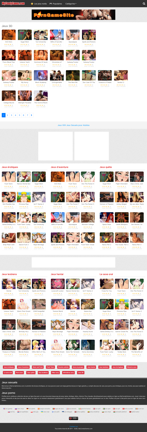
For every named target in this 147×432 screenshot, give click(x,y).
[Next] (31, 115)
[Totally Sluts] (122, 345)
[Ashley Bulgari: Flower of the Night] (122, 197)
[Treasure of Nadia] (105, 75)
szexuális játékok (121, 412)
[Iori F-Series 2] (39, 197)
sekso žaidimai (94, 412)
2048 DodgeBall (38, 311)
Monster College (88, 224)
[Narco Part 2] (107, 237)
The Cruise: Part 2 (121, 245)
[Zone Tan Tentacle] (73, 345)
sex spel (108, 408)
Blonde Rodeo (24, 352)
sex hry (12, 412)
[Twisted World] (58, 304)
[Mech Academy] (41, 75)
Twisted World (58, 311)
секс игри (107, 412)
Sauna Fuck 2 (24, 245)
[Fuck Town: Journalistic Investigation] (9, 177)
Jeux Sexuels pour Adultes (77, 125)
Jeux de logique (118, 367)
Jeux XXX (62, 125)
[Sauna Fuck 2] (24, 237)
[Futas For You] (107, 284)
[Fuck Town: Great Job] (88, 237)
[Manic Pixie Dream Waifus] (24, 304)
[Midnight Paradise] (25, 95)
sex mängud (68, 412)
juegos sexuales (45, 408)
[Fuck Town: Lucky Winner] (24, 217)
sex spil (117, 408)
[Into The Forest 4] (88, 177)
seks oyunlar (128, 408)
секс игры (20, 408)
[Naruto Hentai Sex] (24, 177)
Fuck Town (50, 367)
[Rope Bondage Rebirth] (39, 237)
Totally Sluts (121, 352)
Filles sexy (55, 372)
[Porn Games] (73, 14)
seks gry (36, 412)
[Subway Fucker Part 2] (9, 75)
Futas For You (107, 291)
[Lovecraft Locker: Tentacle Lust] (58, 284)
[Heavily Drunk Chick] (88, 324)
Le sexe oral (106, 274)
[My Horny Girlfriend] (25, 75)
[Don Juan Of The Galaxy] (89, 75)
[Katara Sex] (88, 304)
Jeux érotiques (10, 167)
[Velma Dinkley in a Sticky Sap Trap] (9, 217)
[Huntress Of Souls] (41, 55)
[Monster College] (88, 217)
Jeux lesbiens (9, 274)
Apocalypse (73, 224)
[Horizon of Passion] (107, 197)
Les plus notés (40, 4)
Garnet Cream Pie (121, 331)
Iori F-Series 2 (39, 204)
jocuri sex (140, 408)
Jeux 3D (80, 372)
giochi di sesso (86, 408)
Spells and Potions (57, 245)
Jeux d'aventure (59, 167)
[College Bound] (9, 95)
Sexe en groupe (78, 367)
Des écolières (43, 372)
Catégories (70, 4)
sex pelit (57, 412)
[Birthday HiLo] (24, 324)
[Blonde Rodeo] (24, 345)
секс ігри (46, 412)
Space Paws (106, 224)
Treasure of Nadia (8, 352)
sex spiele (31, 408)
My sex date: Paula (137, 204)
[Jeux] (13, 3)
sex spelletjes (23, 412)
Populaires (57, 4)
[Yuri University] (41, 34)
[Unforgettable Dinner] (57, 75)
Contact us (73, 426)
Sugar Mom (39, 184)
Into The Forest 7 (73, 204)
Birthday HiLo (23, 331)
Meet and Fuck (38, 367)
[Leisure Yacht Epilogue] (25, 55)
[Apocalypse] (73, 34)
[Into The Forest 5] (88, 197)
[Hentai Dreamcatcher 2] (9, 284)
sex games (9, 408)
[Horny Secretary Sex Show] (88, 345)
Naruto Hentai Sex (23, 184)
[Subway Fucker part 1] (89, 55)
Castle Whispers (122, 224)
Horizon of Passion (106, 204)
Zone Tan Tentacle (72, 352)
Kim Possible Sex (9, 204)
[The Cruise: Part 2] (122, 237)
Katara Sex (88, 311)
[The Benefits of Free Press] (137, 345)
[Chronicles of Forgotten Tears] (57, 55)
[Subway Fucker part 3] (73, 55)
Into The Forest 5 (88, 204)
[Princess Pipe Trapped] (24, 197)
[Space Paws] (107, 217)
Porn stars (19, 372)
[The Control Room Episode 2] (41, 95)
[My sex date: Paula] (137, 197)
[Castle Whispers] (122, 217)
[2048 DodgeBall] (39, 304)
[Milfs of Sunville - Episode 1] (57, 34)
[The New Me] (73, 75)
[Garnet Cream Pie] (122, 324)
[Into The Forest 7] (73, 197)
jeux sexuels (72, 408)
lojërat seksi (135, 412)
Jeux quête (106, 167)
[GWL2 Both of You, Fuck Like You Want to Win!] (39, 345)
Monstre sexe (131, 367)
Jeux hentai (57, 274)
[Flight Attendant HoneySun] (73, 237)
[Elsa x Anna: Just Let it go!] (137, 177)
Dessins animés (63, 367)
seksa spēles (80, 412)
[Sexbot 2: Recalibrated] (121, 75)
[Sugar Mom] (25, 34)
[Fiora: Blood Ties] (9, 55)
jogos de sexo (59, 408)
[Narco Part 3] (137, 237)
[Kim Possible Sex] (9, 197)
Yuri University (39, 224)
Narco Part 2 (106, 245)
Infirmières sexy (68, 372)
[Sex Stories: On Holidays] (137, 217)
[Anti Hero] (9, 34)
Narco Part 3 (136, 245)
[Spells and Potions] (89, 34)
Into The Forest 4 (88, 184)
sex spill (98, 408)
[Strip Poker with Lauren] (9, 237)
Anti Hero (57, 184)
